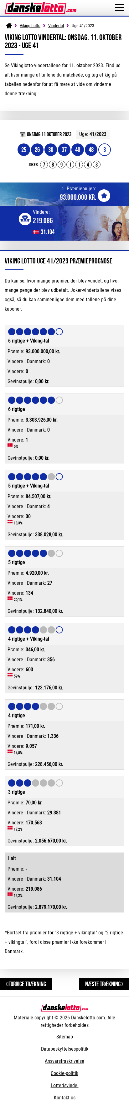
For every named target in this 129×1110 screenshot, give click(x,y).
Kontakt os (64, 1098)
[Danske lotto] (40, 5)
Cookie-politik (64, 1073)
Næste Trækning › (104, 984)
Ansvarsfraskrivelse (64, 1061)
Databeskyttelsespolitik (64, 1049)
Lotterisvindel (65, 1085)
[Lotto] (9, 25)
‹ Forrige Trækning (26, 984)
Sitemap (64, 1037)
